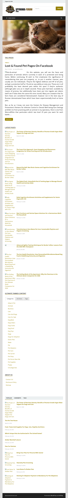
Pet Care (10, 351)
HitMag (61, 495)
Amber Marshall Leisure (13, 440)
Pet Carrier (11, 354)
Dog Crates (11, 325)
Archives (19, 299)
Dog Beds (11, 320)
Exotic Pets (11, 340)
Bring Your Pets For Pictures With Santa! (30, 453)
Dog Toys (11, 331)
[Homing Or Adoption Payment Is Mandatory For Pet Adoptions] (10, 476)
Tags (26, 299)
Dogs (9, 334)
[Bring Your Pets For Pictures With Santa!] (10, 453)
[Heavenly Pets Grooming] (10, 463)
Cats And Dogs (12, 314)
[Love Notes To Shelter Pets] (10, 469)
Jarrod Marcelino (19, 69)
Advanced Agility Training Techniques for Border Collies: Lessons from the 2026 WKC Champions (39, 246)
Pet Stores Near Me (14, 359)
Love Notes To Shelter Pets (25, 469)
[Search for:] (48, 8)
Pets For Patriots (10, 446)
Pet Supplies (12, 362)
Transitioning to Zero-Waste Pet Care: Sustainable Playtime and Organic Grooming (37, 230)
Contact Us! (9, 379)
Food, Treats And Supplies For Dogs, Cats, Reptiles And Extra (24, 427)
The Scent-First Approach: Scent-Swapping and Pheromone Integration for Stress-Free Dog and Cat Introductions (36, 150)
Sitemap (8, 385)
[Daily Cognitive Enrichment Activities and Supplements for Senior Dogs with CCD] (10, 197)
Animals (7, 62)
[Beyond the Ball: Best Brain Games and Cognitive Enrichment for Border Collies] (10, 167)
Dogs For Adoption (14, 337)
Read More (8, 119)
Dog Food (11, 328)
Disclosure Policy (11, 382)
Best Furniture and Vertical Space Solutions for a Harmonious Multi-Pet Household (39, 214)
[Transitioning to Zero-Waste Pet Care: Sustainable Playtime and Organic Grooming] (10, 229)
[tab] (10, 298)
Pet (9, 345)
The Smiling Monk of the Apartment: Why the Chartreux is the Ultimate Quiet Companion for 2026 (37, 275)
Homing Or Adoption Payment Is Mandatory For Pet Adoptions (37, 476)
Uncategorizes (12, 368)
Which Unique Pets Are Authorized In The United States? (23, 433)
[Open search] (61, 18)
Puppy (10, 365)
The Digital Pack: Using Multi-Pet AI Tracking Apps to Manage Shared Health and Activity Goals (39, 182)
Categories (10, 299)
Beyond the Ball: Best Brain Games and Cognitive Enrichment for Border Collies (38, 168)
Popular (9, 398)
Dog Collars (11, 323)
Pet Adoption (12, 348)
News (9, 342)
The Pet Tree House (11, 420)
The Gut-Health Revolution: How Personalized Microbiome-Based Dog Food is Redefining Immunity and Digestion (39, 255)
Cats (9, 311)
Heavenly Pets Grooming (25, 463)
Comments (17, 398)
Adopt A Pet (11, 303)
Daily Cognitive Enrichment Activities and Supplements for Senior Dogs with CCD (38, 198)
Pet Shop (11, 356)
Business (11, 309)
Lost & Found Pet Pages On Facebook (29, 65)
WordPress (53, 495)
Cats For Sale (12, 317)
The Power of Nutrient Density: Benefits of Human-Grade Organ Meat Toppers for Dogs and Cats (39, 132)
